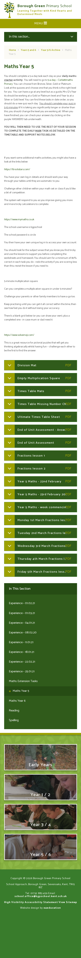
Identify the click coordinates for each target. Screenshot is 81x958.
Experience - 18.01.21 (21, 652)
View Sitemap (68, 902)
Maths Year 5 (21, 690)
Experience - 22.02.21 (22, 661)
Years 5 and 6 (28, 50)
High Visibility (14, 902)
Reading (14, 710)
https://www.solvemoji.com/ (19, 335)
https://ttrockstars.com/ (17, 169)
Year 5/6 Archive (50, 50)
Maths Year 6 (17, 700)
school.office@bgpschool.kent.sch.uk (41, 896)
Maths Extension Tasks (23, 681)
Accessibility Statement (41, 902)
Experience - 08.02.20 (23, 632)
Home (12, 50)
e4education (52, 908)
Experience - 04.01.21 (22, 622)
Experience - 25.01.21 (21, 671)
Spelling (14, 720)
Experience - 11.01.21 (21, 642)
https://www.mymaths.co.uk (19, 219)
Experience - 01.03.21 (22, 613)
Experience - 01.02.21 (22, 603)
